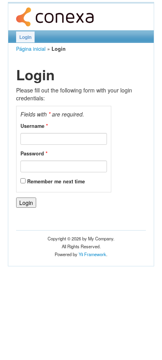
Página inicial (31, 48)
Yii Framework (92, 254)
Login (25, 37)
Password (34, 153)
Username (34, 125)
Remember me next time (56, 181)
